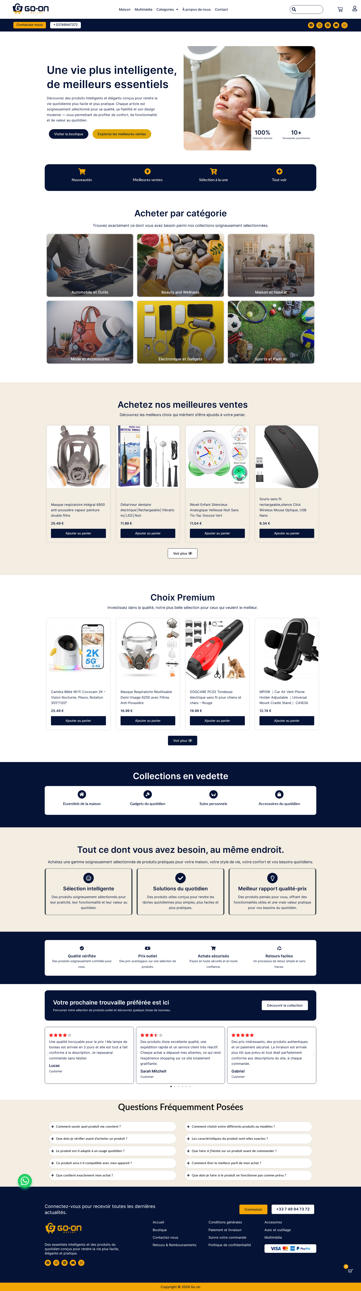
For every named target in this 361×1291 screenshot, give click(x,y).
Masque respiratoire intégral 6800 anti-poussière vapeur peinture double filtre (78, 510)
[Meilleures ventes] (148, 171)
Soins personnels (213, 804)
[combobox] (306, 9)
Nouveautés (82, 180)
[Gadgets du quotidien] (148, 794)
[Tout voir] (279, 171)
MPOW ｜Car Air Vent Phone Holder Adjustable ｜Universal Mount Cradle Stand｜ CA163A (283, 697)
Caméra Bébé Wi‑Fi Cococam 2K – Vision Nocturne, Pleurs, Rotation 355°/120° (78, 697)
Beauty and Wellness (180, 292)
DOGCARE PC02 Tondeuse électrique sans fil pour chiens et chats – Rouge (215, 697)
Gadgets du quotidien (147, 804)
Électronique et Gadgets (180, 359)
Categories (165, 9)
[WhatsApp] (25, 1181)
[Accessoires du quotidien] (279, 794)
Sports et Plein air (271, 359)
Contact (221, 9)
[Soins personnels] (213, 794)
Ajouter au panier (78, 533)
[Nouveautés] (82, 171)
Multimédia (143, 9)
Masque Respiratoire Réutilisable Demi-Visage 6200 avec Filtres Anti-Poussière (146, 697)
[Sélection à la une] (213, 171)
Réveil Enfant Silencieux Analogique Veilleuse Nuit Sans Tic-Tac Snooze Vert (214, 510)
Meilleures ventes (148, 180)
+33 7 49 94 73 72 (293, 1209)
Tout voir (279, 180)
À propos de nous (196, 9)
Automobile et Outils (89, 292)
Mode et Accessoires (90, 359)
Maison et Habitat (271, 292)
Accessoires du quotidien (279, 804)
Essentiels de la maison (82, 804)
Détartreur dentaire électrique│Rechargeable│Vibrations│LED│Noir (147, 510)
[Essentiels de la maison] (82, 794)
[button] (182, 553)
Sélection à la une (213, 180)
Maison (125, 9)
